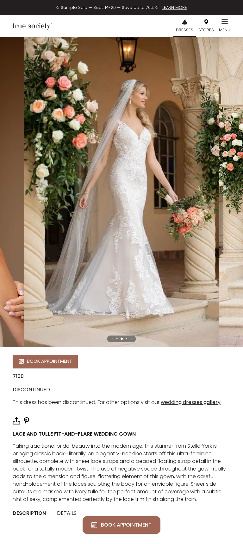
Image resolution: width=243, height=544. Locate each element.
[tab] (32, 513)
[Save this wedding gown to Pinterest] (26, 420)
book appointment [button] (49, 361)
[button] (122, 339)
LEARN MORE (174, 7)
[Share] (16, 421)
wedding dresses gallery (191, 402)
